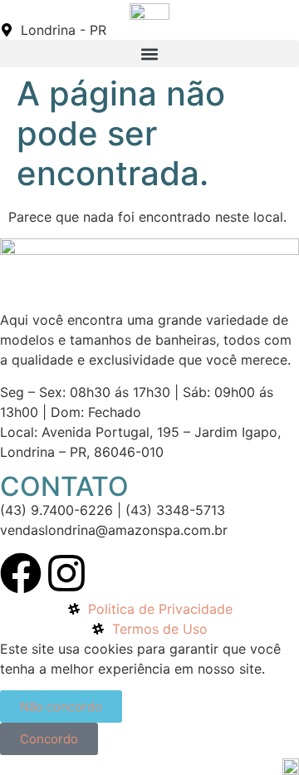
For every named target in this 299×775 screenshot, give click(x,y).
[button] (149, 53)
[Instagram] (66, 573)
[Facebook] (21, 573)
